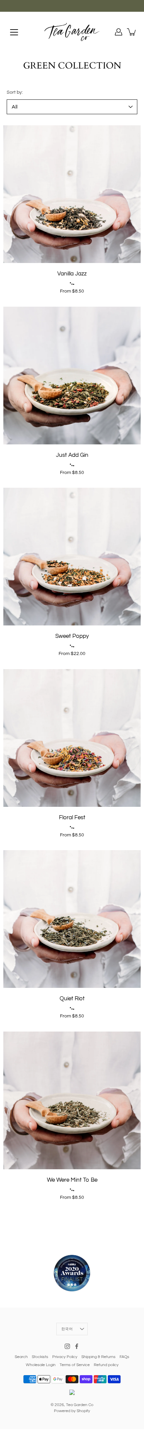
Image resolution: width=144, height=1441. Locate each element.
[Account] (118, 32)
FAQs (124, 1357)
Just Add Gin (72, 455)
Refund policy (106, 1365)
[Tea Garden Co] (72, 32)
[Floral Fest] (72, 738)
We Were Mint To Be (72, 1180)
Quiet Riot (72, 999)
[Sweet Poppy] (72, 556)
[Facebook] (77, 1346)
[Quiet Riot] (72, 919)
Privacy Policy (64, 1357)
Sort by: (15, 92)
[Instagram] (67, 1346)
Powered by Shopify (72, 1411)
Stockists (40, 1357)
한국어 (67, 1329)
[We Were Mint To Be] (72, 1100)
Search (21, 1357)
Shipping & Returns (98, 1357)
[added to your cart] (132, 32)
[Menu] (14, 32)
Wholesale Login (41, 1365)
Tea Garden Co (79, 1405)
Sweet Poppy (72, 636)
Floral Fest (72, 818)
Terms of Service (75, 1365)
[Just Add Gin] (72, 375)
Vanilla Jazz (72, 274)
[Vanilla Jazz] (72, 194)
